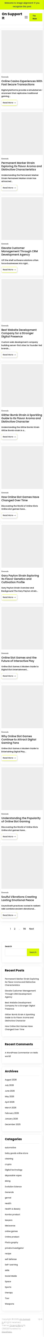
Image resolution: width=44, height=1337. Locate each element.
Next (31, 928)
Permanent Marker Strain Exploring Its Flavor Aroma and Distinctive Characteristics (22, 981)
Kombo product (12, 1214)
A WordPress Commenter (17, 1052)
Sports (8, 1287)
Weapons (9, 1303)
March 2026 (10, 1107)
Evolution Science (13, 1186)
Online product (12, 1236)
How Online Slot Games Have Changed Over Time (19, 1028)
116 (24, 928)
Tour (7, 1298)
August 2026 (11, 1079)
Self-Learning (11, 1264)
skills (7, 1270)
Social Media (11, 1276)
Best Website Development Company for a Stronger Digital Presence (20, 1005)
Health (8, 1203)
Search (8, 946)
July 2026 (9, 1085)
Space (8, 1281)
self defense (11, 1259)
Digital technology (13, 1169)
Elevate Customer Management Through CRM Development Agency (20, 993)
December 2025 (13, 1124)
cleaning (9, 1158)
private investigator (14, 1248)
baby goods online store (16, 1153)
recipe (8, 1253)
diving (7, 1181)
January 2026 (11, 1118)
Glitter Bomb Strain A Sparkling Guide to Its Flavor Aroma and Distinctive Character (20, 1017)
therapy (9, 1292)
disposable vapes (13, 1175)
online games (11, 1231)
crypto (8, 1164)
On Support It (12, 16)
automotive (10, 1147)
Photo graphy (11, 1242)
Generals (4, 77)
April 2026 (9, 1102)
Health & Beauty (12, 1208)
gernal (8, 1197)
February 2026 (12, 1113)
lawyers (8, 1220)
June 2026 (10, 1090)
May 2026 (9, 1096)
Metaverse (10, 1225)
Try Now (35, 17)
